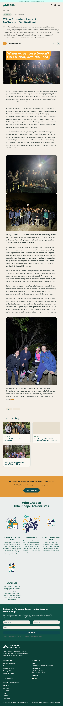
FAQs (4, 693)
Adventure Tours (8, 666)
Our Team (6, 690)
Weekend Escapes (8, 673)
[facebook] (33, 678)
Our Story (6, 688)
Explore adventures (31, 490)
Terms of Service (35, 636)
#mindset (16, 409)
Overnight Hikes (8, 671)
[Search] (55, 5)
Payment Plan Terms (55, 702)
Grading (5, 695)
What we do (7, 660)
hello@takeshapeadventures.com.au (42, 665)
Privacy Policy (27, 636)
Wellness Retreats (8, 668)
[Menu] (59, 5)
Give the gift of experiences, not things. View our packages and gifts (31, 1)
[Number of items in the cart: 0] (51, 5)
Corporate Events (8, 678)
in (58, 43)
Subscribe (31, 632)
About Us (6, 685)
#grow (9, 409)
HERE (12, 399)
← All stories (6, 10)
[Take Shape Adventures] (9, 5)
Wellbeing (7, 14)
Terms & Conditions (44, 702)
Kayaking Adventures (9, 676)
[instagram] (36, 678)
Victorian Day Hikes (9, 663)
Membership (6, 698)
